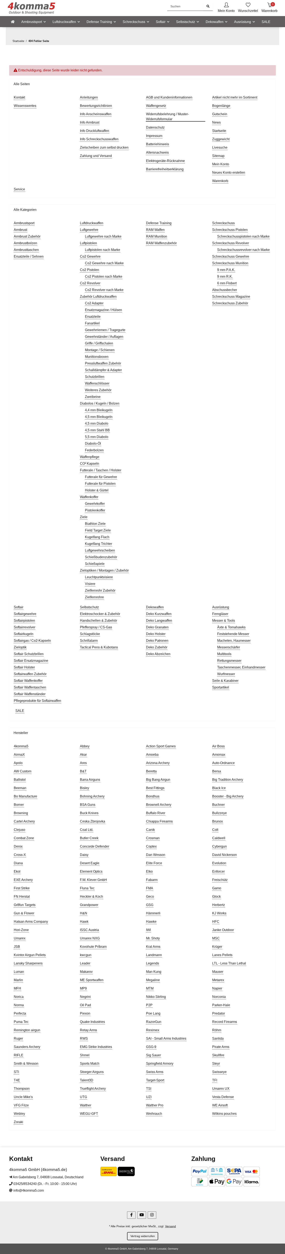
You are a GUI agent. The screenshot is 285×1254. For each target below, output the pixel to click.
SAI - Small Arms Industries (166, 1038)
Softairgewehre (25, 614)
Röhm (216, 1030)
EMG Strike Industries (96, 1047)
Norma (19, 1005)
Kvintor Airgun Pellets (30, 955)
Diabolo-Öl (93, 443)
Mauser (217, 971)
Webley (19, 1113)
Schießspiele (95, 564)
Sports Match (89, 1063)
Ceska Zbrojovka (92, 821)
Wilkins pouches (224, 1113)
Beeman (20, 788)
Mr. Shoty (153, 938)
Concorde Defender (94, 846)
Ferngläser (220, 614)
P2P (149, 1005)
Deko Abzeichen (158, 654)
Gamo (216, 888)
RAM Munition (156, 236)
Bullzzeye (219, 813)
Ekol (17, 871)
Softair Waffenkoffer (28, 680)
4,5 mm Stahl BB (97, 430)
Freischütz (220, 880)
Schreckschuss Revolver (230, 243)
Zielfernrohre (94, 597)
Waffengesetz (156, 106)
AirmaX (19, 754)
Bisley (84, 788)
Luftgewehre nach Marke (103, 236)
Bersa (216, 771)
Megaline (153, 980)
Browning (21, 813)
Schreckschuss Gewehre (230, 256)
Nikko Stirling (156, 996)
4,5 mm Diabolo (96, 423)
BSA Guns (87, 804)
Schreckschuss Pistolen (230, 230)
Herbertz (218, 905)
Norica (19, 996)
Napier (217, 988)
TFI (214, 1080)
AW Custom (22, 771)
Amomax (218, 754)
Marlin (18, 980)
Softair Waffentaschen (30, 687)
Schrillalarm (89, 640)
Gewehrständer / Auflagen (104, 336)
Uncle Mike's (23, 1097)
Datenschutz (155, 127)
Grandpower (89, 905)
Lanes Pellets (222, 955)
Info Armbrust (89, 122)
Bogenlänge (221, 106)
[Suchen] (208, 6)
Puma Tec (21, 1022)
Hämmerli (153, 913)
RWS (84, 1038)
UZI (148, 1097)
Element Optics (91, 871)
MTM (150, 988)
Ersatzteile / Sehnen (29, 256)
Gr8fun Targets (24, 905)
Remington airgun (27, 1030)
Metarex (218, 980)
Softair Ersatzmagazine (31, 660)
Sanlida (218, 1038)
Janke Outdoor (223, 930)
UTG (83, 1097)
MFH (17, 988)
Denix (18, 846)
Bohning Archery (92, 796)
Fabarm (152, 880)
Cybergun (219, 846)
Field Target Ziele (98, 530)
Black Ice (219, 788)
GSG (149, 905)
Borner (19, 804)
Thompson (22, 1088)
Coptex (151, 846)
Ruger (18, 1038)
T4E (17, 1080)
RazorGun (153, 1022)
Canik (150, 829)
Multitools (224, 654)
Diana (18, 863)
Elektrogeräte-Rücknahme (165, 161)
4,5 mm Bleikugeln (98, 417)
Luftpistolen (88, 243)
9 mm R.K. (225, 276)
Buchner (218, 804)
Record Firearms (224, 1022)
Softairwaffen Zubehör (30, 674)
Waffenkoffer (89, 497)
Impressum (154, 136)
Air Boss (218, 746)
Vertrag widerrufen (142, 1236)
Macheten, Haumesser (234, 640)
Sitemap (218, 156)
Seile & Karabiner (225, 680)
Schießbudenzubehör (101, 557)
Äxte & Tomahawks (231, 627)
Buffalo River (155, 813)
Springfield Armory (159, 1063)
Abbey (85, 746)
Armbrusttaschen (26, 250)
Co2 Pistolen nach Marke (103, 276)
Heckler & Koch (91, 896)
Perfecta (20, 1013)
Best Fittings (155, 788)
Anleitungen (89, 97)
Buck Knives (89, 813)
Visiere (90, 584)
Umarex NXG (90, 938)
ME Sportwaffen (91, 980)
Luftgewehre (89, 230)
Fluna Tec (87, 888)
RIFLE (18, 1055)
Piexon (85, 1013)
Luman (19, 971)
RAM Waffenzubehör (161, 243)
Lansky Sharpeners (28, 963)
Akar (83, 754)
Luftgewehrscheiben (100, 550)
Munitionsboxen (96, 356)
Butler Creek (89, 838)
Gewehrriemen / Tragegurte (105, 330)
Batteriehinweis (157, 144)
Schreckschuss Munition (230, 263)
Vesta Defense (223, 1097)
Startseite (219, 131)
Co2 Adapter (94, 303)
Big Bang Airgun (158, 779)
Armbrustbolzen (25, 243)
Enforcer (218, 871)
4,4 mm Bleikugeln (98, 410)
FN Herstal (22, 896)
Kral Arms (153, 946)
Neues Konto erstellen (228, 172)
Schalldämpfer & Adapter (103, 370)
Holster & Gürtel (96, 490)
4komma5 (21, 746)
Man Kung (153, 971)
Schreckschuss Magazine (231, 296)
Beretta (151, 771)
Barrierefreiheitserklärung (165, 169)
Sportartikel (220, 687)
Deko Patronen (157, 640)
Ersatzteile (93, 316)
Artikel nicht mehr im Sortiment (234, 97)
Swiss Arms (154, 1072)
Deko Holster (155, 634)
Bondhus (152, 796)
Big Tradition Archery (227, 779)
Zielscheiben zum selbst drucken (104, 147)
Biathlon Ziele (95, 523)
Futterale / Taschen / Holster (100, 470)
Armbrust (20, 230)
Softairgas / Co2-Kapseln (32, 640)
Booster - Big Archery (227, 796)
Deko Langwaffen (159, 620)
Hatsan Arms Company (31, 921)
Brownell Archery (158, 804)
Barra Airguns (90, 779)
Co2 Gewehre (90, 256)
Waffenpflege (89, 457)
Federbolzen (94, 450)
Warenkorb (220, 181)
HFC (215, 921)
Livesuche (219, 147)
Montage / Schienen (100, 350)
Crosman (153, 838)
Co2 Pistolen (89, 270)
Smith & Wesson (26, 1063)
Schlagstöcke (90, 634)
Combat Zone (24, 838)
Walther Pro (154, 1105)
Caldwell (218, 838)
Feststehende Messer (233, 634)
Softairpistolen (24, 620)
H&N (83, 913)
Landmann (154, 955)
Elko (149, 871)
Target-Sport (155, 1080)
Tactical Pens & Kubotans (99, 647)
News (216, 122)
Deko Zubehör (156, 647)
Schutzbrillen (94, 376)
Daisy (84, 855)
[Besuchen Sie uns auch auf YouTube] (141, 1215)
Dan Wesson (155, 855)
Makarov (86, 971)
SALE (19, 710)
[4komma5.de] (13, 22)
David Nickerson (224, 855)
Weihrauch (154, 1113)
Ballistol (20, 779)
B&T (83, 771)
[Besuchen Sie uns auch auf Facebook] (131, 1215)
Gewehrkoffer (95, 503)
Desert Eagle (89, 863)
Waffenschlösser (97, 383)
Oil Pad (85, 1005)
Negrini (85, 996)
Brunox (217, 821)
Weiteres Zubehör (98, 390)
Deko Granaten (157, 627)
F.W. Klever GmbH (93, 880)
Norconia (219, 996)
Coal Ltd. (86, 829)
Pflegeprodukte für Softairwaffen (37, 700)
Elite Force (154, 863)
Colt (215, 829)
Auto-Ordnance (223, 763)
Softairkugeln (23, 634)
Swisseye (219, 1072)
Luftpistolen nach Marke (102, 250)
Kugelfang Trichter (98, 543)
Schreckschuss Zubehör (230, 303)
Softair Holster (24, 667)
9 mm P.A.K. (226, 270)
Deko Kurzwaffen (159, 614)
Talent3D (86, 1080)
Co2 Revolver (90, 283)
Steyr (216, 1063)
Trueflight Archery (93, 1088)
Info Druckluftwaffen (94, 131)
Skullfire (218, 1055)
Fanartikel (92, 323)
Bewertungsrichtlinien (96, 106)
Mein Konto (220, 164)
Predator (218, 1013)
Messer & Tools (223, 620)
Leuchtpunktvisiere (99, 577)
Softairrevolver (24, 627)
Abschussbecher (224, 290)
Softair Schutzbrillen (29, 654)
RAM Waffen (155, 230)
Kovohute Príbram (93, 946)
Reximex (152, 1030)
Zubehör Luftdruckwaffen (98, 296)
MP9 (83, 988)
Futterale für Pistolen (100, 483)
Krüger (217, 946)
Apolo (18, 763)
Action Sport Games (161, 746)
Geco (150, 896)
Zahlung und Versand (96, 156)
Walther (85, 1105)
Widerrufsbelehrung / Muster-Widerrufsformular (167, 116)
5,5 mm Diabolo (96, 437)
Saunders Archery (27, 1047)
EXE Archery (23, 880)
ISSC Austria (89, 930)
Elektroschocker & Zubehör (100, 614)
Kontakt (19, 97)
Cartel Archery (24, 821)
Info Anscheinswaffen (95, 114)
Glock (216, 896)
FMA (149, 888)
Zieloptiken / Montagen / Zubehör (104, 570)
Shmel (85, 1055)
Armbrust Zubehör (27, 236)
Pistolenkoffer (95, 510)
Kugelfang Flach (97, 537)
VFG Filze (21, 1105)
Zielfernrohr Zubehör (100, 590)
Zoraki (18, 1122)
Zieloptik (20, 647)
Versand (170, 1226)
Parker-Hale (221, 1005)
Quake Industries (92, 1022)
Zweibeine (93, 397)
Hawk (84, 921)
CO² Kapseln (89, 463)
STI (16, 1072)
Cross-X (20, 855)
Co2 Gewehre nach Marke (104, 263)
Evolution (219, 863)
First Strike (22, 888)
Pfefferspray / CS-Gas (96, 627)
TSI (148, 1088)
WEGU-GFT (89, 1113)
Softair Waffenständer (29, 694)
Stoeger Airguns (92, 1072)
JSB (17, 946)
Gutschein (219, 114)
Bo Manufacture (25, 796)
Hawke (151, 921)
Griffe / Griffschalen (99, 343)
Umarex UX (221, 1088)
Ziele (83, 517)
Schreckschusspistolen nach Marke (243, 236)
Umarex (19, 938)
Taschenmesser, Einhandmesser (241, 667)
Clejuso (19, 829)
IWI (148, 930)
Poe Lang (153, 1013)
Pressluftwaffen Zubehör (103, 363)
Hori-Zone (21, 930)
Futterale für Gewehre (101, 477)
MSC (216, 938)
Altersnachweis (157, 152)
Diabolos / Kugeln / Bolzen (99, 403)
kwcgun (85, 955)
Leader (85, 963)
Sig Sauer (153, 1055)
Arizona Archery (158, 763)
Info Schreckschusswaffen (99, 139)
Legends (152, 963)
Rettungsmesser (229, 660)
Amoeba (152, 754)
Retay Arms (88, 1030)
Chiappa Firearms (159, 821)
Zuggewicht (221, 139)
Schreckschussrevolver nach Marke (243, 250)
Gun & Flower (24, 913)
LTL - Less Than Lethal (229, 963)
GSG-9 (151, 1047)
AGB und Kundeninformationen (169, 97)
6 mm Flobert (227, 283)
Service (19, 189)
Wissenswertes (25, 106)
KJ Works (219, 913)
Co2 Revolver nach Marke (104, 290)
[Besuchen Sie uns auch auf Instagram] (152, 1215)
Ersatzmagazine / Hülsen (103, 310)
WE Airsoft (220, 1105)
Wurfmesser (226, 674)
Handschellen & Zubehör (98, 620)
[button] (226, 8)
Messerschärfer (228, 647)
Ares (83, 763)
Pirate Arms (220, 1047)
